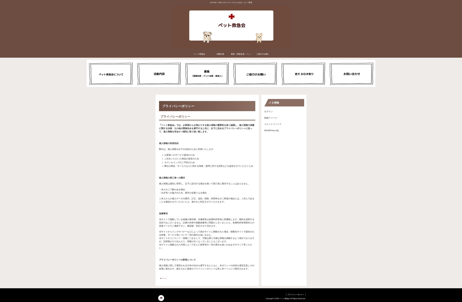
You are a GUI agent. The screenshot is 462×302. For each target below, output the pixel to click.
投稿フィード (270, 118)
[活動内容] (159, 73)
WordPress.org (271, 130)
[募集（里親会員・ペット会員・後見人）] (207, 73)
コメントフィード (273, 124)
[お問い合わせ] (351, 73)
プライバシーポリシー (295, 294)
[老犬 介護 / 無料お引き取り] (303, 73)
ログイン (268, 111)
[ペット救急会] (111, 73)
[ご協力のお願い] (255, 73)
